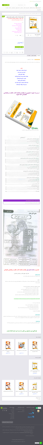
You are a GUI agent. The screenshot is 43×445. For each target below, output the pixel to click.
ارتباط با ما (7, 7)
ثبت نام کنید (31, 1)
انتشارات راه (39, 399)
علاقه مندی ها (39, 9)
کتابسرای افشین (39, 1)
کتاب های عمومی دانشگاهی (21, 411)
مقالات (10, 7)
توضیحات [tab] (38, 55)
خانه (40, 13)
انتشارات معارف (12, 414)
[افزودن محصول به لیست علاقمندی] (28, 35)
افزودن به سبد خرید (18, 46)
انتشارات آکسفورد (12, 418)
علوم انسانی (33, 13)
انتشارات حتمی (12, 416)
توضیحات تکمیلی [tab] (33, 55)
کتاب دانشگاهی (37, 13)
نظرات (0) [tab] (29, 55)
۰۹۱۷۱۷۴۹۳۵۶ (5, 408)
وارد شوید (35, 1)
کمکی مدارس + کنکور (26, 7)
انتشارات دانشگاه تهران (11, 413)
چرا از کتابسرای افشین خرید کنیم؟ (19, 49)
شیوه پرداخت (32, 410)
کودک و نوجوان (17, 7)
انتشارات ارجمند (12, 417)
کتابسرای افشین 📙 (38, 7)
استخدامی (21, 7)
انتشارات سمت (12, 409)
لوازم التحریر (13, 7)
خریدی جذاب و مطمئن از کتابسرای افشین (7, 422)
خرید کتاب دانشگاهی (32, 7)
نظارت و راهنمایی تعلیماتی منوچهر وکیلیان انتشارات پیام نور (32, 202)
